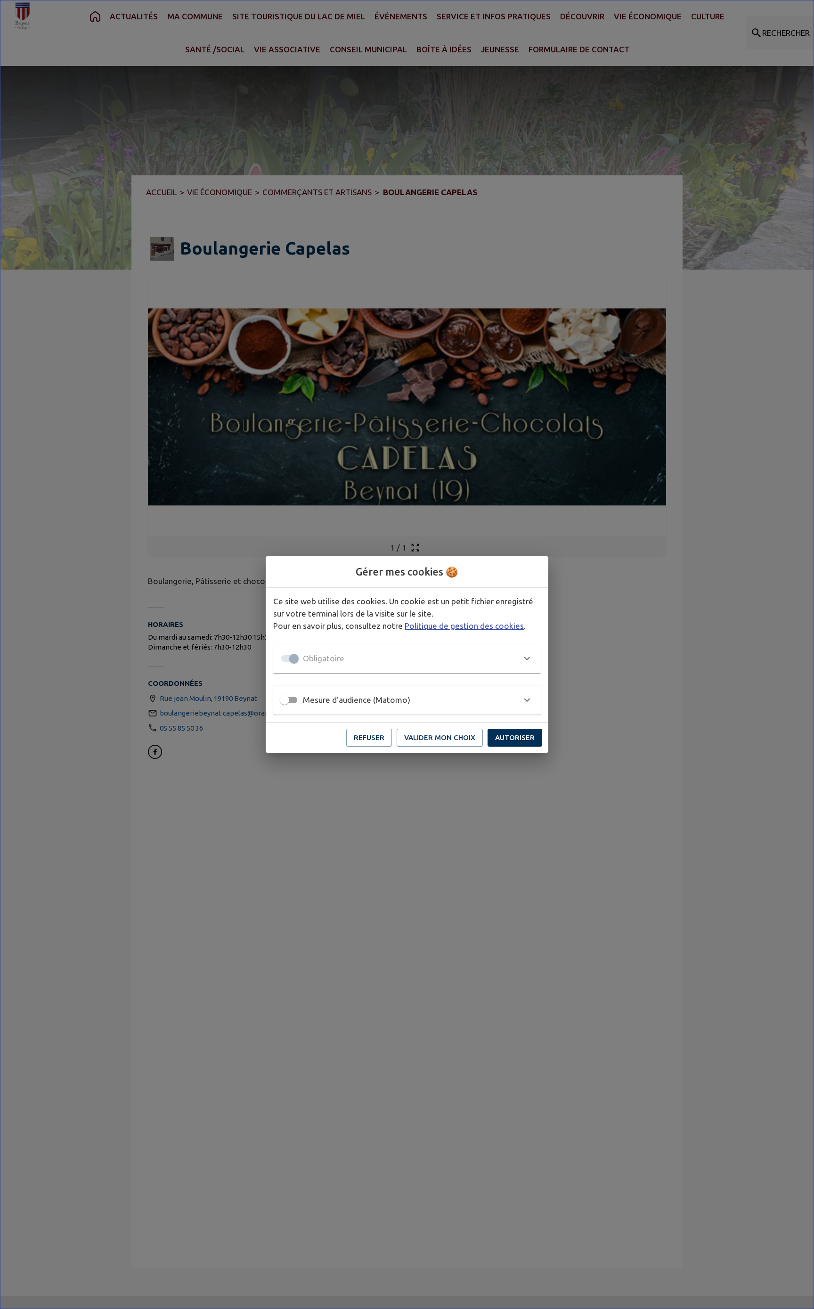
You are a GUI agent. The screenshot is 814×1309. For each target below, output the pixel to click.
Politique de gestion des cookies (464, 625)
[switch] (284, 700)
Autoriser (515, 737)
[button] (407, 658)
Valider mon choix (439, 737)
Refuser (369, 737)
